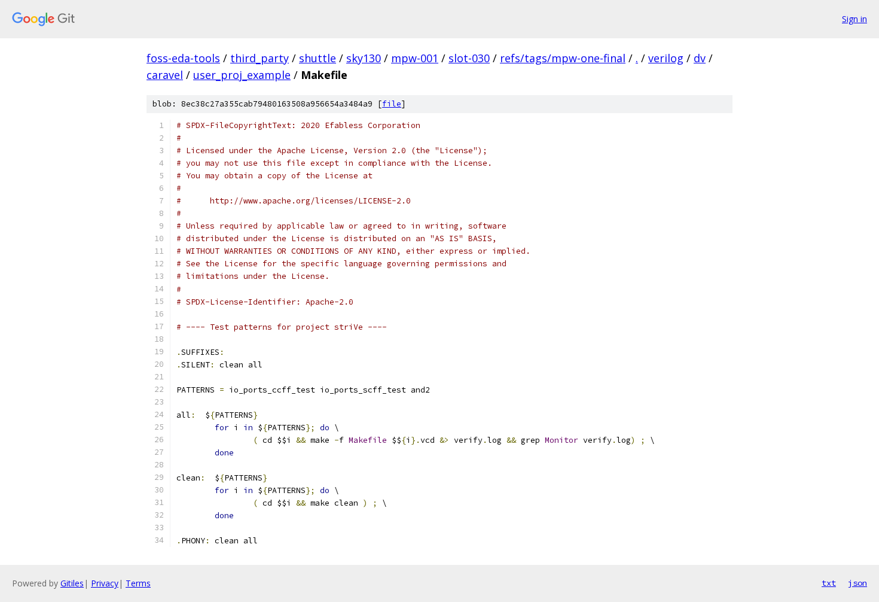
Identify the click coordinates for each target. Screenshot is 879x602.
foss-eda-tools (183, 58)
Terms (138, 583)
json (857, 582)
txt (829, 582)
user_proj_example (242, 75)
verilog (665, 58)
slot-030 (469, 58)
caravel (164, 75)
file (391, 104)
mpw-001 (414, 58)
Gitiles (72, 583)
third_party (259, 58)
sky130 (363, 58)
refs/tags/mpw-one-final (562, 58)
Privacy (104, 583)
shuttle (317, 58)
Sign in (854, 19)
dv (700, 58)
